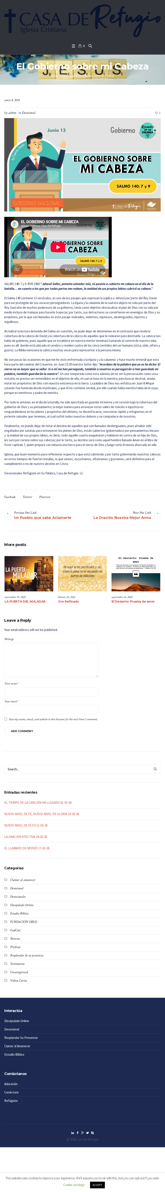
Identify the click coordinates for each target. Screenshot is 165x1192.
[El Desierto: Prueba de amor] (136, 573)
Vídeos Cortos (18, 980)
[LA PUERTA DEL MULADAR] (29, 573)
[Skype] (92, 1133)
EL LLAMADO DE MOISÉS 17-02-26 (26, 848)
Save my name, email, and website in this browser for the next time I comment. (53, 719)
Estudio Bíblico (19, 913)
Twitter (27, 497)
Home (54, 76)
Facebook (9, 497)
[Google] (82, 1133)
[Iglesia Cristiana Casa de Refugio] (82, 20)
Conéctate (11, 1092)
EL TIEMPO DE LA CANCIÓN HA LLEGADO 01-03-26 (38, 802)
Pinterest (44, 497)
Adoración (11, 1084)
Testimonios (17, 964)
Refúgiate (11, 1101)
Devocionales (18, 896)
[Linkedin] (72, 1133)
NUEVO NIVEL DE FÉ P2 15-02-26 (25, 825)
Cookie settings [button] (74, 1185)
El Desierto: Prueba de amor (133, 601)
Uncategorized (19, 972)
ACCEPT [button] (97, 1185)
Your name (11, 684)
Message (9, 639)
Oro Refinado (68, 601)
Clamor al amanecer (22, 880)
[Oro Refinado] (82, 573)
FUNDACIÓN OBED (23, 922)
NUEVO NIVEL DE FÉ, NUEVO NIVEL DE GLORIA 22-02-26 (41, 814)
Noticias (15, 938)
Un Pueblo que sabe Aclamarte (42, 518)
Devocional (68, 76)
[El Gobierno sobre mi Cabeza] (82, 164)
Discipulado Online (22, 905)
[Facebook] (77, 1133)
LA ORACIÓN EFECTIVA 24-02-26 (25, 837)
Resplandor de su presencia (26, 955)
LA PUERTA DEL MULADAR (25, 601)
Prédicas (15, 947)
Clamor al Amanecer (17, 1046)
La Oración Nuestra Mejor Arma (122, 518)
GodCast (15, 930)
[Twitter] (87, 1133)
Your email (11, 701)
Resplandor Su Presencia (21, 1038)
